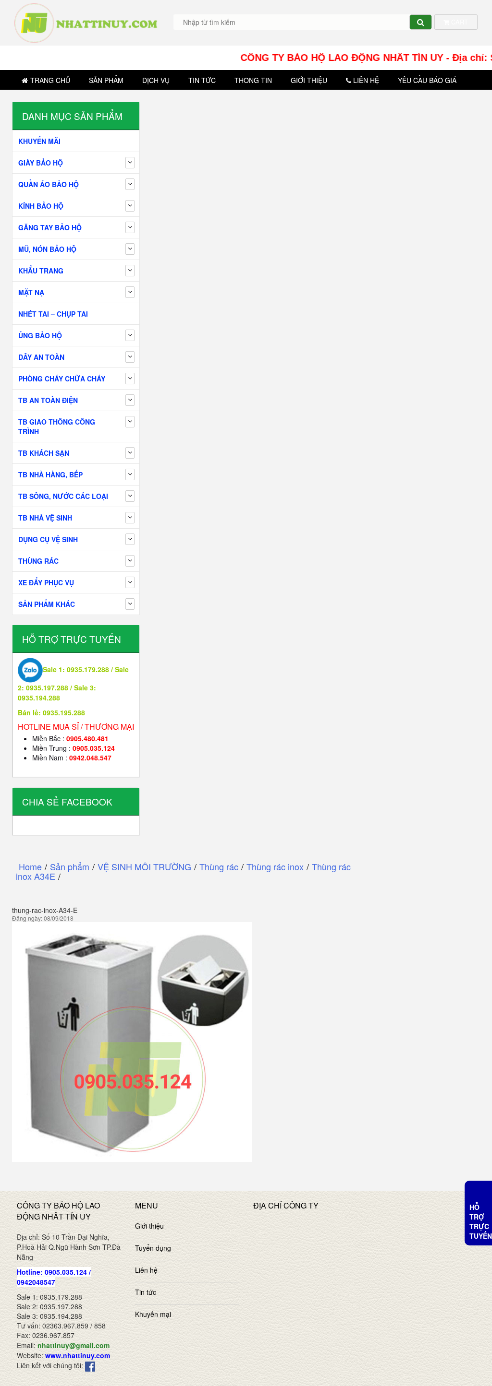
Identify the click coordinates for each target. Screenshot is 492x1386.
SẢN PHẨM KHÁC (46, 604)
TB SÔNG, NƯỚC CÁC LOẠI (63, 496)
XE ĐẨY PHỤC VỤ (46, 582)
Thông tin (253, 80)
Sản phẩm (106, 80)
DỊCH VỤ (156, 80)
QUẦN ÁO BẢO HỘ (48, 184)
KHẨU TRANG (40, 270)
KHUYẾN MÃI (39, 141)
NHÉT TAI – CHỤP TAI (53, 314)
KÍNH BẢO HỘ (40, 206)
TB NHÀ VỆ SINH (45, 517)
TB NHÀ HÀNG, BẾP (50, 474)
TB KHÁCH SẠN (43, 453)
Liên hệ (366, 80)
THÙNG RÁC (38, 561)
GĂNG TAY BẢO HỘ (50, 227)
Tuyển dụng (153, 1248)
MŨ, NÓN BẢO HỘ (47, 249)
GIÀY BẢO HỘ (40, 162)
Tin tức (202, 80)
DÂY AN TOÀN (41, 357)
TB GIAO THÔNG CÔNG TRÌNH (56, 426)
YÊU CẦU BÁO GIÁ (427, 80)
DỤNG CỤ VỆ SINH (48, 539)
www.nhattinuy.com (77, 1355)
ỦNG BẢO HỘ (40, 335)
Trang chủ (50, 80)
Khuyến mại (153, 1314)
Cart (458, 21)
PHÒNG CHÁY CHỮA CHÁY (61, 378)
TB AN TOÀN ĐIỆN (48, 400)
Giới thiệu (309, 80)
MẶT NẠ (31, 292)
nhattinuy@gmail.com (73, 1345)
